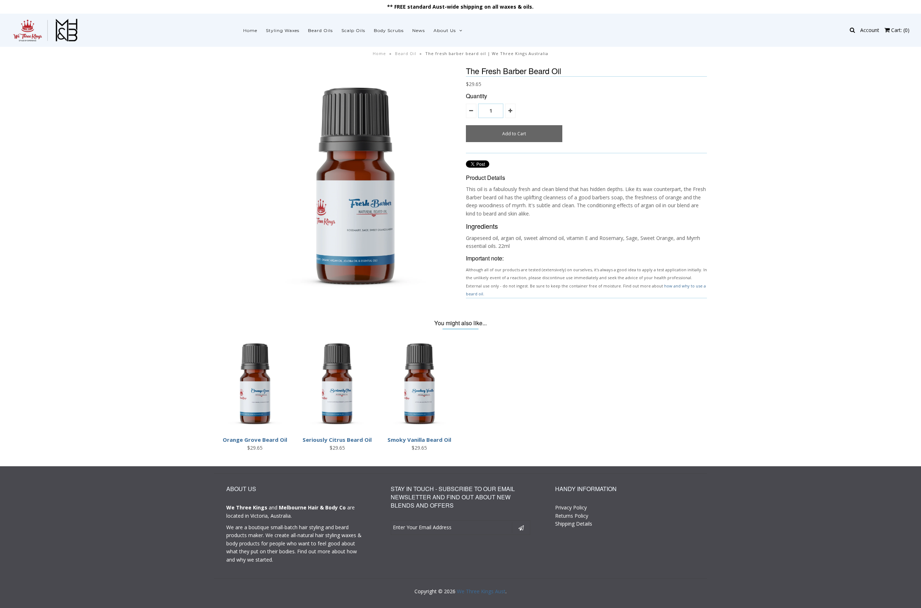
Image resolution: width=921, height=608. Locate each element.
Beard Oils (320, 30)
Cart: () (899, 30)
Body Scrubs (389, 30)
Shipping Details (573, 523)
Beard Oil (405, 53)
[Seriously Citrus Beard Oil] (337, 428)
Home (250, 30)
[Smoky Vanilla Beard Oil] (419, 428)
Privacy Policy (571, 507)
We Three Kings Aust (481, 591)
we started (259, 559)
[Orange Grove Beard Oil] (255, 428)
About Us (445, 30)
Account (869, 30)
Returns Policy (571, 515)
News (418, 30)
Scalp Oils (353, 30)
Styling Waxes (282, 30)
